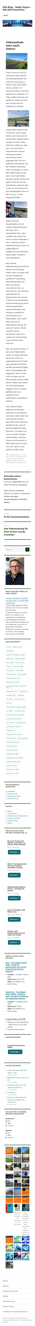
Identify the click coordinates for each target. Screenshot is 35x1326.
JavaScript (19, 699)
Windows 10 (12, 769)
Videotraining (21, 462)
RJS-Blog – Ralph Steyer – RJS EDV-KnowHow (17, 8)
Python (10, 738)
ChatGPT (18, 666)
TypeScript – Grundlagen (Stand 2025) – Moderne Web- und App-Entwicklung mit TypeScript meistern (17, 995)
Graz (21, 695)
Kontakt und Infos (13, 818)
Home (5, 1281)
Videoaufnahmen (11, 462)
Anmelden (11, 791)
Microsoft (21, 723)
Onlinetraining (13, 726)
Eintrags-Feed (12, 794)
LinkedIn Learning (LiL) (15, 81)
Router (23, 460)
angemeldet (17, 482)
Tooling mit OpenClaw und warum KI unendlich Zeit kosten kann (16, 1099)
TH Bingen (11, 750)
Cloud (10, 670)
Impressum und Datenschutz (17, 816)
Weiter (9, 823)
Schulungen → (15, 1052)
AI (8, 647)
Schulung (23, 738)
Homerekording (19, 456)
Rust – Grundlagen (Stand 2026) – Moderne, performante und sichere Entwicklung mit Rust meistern (16, 967)
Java (9, 699)
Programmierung (14, 734)
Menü (6, 15)
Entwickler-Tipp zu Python (16, 686)
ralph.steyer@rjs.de (14, 455)
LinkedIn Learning (17, 458)
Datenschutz (12, 682)
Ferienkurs (11, 1092)
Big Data (20, 659)
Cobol (19, 670)
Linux (10, 723)
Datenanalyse (12, 678)
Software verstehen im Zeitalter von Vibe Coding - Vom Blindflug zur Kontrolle (17, 600)
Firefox (23, 691)
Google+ (10, 695)
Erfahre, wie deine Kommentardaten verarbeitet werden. (15, 499)
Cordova (11, 674)
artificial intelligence (15, 655)
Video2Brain (12, 754)
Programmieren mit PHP (16, 1019)
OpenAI (10, 730)
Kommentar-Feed (13, 796)
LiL (15, 194)
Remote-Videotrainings (13, 460)
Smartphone (12, 742)
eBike (12, 456)
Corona (22, 674)
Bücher (20, 663)
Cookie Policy (12, 813)
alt (8, 559)
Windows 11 (12, 773)
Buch (9, 663)
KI (9, 703)
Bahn (9, 659)
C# (8, 666)
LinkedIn (8, 458)
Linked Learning (13, 719)
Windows (11, 765)
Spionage (11, 746)
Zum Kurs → (14, 852)
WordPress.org (12, 799)
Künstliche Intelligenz (16, 707)
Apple (10, 651)
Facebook (11, 691)
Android (17, 647)
